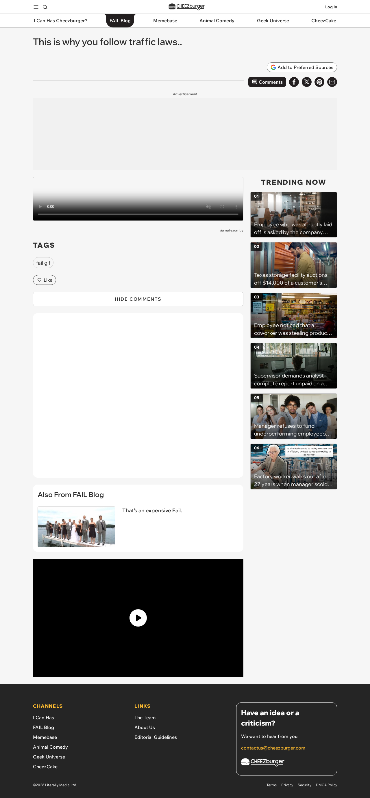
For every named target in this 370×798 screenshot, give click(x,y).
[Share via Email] (332, 82)
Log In (331, 7)
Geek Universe (49, 757)
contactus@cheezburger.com (273, 748)
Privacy (287, 785)
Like (48, 280)
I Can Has (43, 717)
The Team (145, 717)
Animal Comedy (50, 747)
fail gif (43, 262)
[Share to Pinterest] (319, 82)
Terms (272, 785)
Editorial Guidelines (155, 737)
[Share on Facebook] (294, 82)
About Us (144, 727)
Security (304, 785)
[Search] (45, 7)
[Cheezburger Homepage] (187, 7)
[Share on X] (307, 82)
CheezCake (45, 766)
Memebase (45, 737)
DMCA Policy (326, 785)
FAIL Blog (43, 727)
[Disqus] (138, 398)
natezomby (234, 230)
